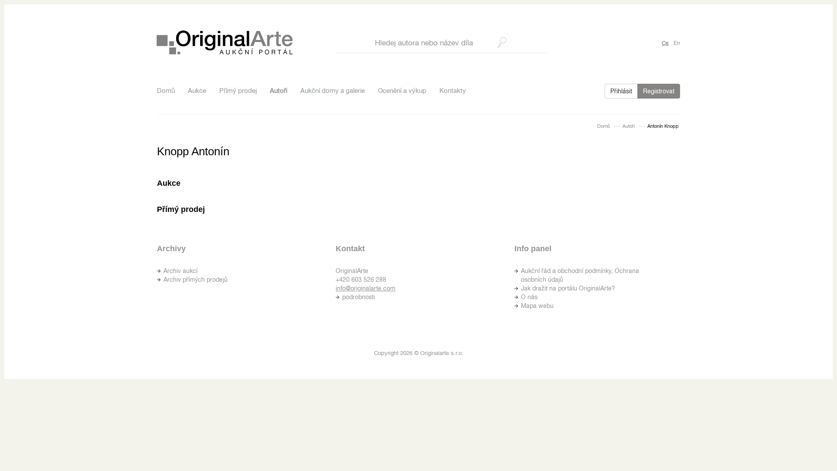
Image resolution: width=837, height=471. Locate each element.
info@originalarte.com (365, 288)
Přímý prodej (238, 90)
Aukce (197, 90)
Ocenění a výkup (402, 90)
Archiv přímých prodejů (195, 279)
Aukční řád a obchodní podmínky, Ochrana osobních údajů (580, 275)
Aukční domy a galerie (332, 90)
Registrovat (658, 91)
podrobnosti (358, 297)
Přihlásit (621, 91)
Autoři (278, 90)
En (677, 43)
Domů (166, 90)
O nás (529, 297)
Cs (665, 43)
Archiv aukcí (180, 270)
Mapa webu (537, 305)
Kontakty (452, 90)
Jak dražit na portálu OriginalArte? (568, 288)
